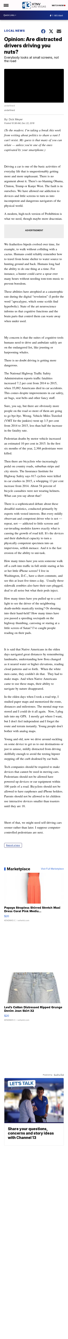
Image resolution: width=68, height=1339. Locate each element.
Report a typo (13, 845)
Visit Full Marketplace (52, 869)
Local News (14, 30)
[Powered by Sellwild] (59, 1075)
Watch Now (58, 5)
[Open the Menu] (6, 5)
